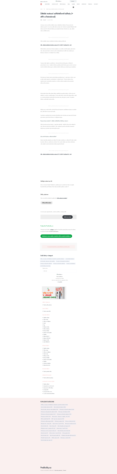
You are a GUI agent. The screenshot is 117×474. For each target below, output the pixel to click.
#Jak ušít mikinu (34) (44, 435)
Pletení (78, 4)
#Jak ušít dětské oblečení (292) (46, 407)
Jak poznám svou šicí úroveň (48, 386)
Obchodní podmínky (58, 470)
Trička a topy (45, 319)
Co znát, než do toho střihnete (48, 393)
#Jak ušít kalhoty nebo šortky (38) (64, 430)
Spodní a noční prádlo (47, 332)
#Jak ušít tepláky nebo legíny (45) (64, 426)
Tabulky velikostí (46, 384)
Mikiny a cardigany (46, 321)
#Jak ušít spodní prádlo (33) (55, 435)
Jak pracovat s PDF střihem (48, 387)
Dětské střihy (45, 345)
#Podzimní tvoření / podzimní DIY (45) (48, 428)
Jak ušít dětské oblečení (70, 258)
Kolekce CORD (46, 340)
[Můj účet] (76, 7)
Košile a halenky (46, 328)
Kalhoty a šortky (46, 326)
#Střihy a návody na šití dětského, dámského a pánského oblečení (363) (54, 404)
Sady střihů (45, 308)
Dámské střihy (46, 315)
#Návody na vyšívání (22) (65, 437)
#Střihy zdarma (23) (55, 437)
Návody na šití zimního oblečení (59, 263)
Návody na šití (55, 4)
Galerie (73, 4)
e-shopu (52, 229)
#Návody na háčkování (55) (70, 423)
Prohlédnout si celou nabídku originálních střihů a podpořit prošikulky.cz (56, 236)
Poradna (90, 4)
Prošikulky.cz (45, 467)
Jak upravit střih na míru (47, 391)
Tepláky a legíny (46, 317)
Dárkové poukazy (46, 375)
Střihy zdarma (62, 4)
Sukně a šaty (45, 353)
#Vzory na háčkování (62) (70, 421)
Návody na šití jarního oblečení (46, 263)
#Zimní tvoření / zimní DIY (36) (55, 433)
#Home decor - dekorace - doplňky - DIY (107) (61, 416)
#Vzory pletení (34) (66, 433)
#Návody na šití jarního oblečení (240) (67, 409)
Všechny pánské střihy (47, 371)
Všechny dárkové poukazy (48, 377)
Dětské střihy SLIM (46, 365)
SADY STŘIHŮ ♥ (46, 342)
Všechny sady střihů (47, 311)
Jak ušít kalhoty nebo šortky (45, 265)
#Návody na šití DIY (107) (46, 416)
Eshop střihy (47, 4)
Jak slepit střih (45, 389)
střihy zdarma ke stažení (62, 198)
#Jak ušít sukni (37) (44, 433)
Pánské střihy (45, 368)
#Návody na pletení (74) (59, 421)
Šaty (44, 325)
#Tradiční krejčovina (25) (45, 437)
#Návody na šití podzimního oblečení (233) (49, 411)
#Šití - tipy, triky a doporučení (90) (57, 418)
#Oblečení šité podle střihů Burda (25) (69, 435)
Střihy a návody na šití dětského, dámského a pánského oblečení (52, 258)
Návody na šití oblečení (70, 263)
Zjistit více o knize (67, 217)
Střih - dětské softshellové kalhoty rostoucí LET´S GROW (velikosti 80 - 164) (55, 45)
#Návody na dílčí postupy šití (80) (47, 421)
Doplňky (44, 334)
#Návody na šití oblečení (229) (64, 411)
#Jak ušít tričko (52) (44, 426)
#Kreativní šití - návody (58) (46, 423)
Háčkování (84, 4)
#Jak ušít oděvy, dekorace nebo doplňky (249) (49, 409)
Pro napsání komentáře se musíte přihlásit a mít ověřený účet (58, 246)
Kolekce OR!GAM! (46, 338)
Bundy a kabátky (46, 357)
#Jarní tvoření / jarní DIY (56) (58, 423)
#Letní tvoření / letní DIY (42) (62, 428)
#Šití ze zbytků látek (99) (45, 418)
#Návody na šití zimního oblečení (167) (48, 414)
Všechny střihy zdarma (47, 304)
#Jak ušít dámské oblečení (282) (60, 407)
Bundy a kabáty (46, 330)
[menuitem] (41, 9)
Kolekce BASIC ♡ (46, 336)
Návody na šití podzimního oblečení (62, 261)
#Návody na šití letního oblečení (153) (64, 414)
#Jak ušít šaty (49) (53, 426)
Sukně (44, 323)
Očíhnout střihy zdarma (46, 202)
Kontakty (96, 4)
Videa (69, 4)
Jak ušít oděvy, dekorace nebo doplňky (47, 261)
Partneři (64, 470)
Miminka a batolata (46, 363)
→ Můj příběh (59, 282)
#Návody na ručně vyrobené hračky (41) (48, 430)
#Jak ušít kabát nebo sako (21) (46, 440)
